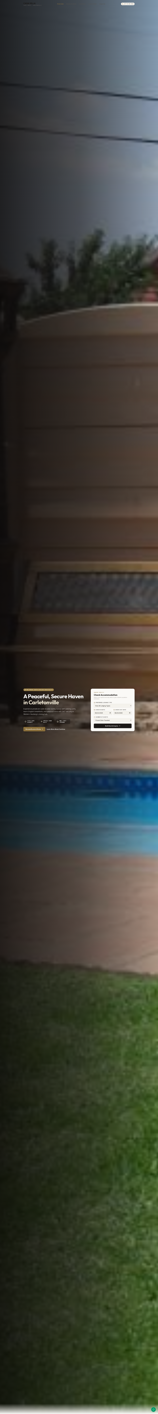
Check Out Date (120, 709)
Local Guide (92, 4)
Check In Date (100, 709)
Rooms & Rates (71, 4)
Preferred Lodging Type (104, 702)
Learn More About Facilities (56, 729)
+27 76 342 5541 (128, 4)
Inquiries (102, 4)
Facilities (82, 4)
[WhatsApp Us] (153, 1409)
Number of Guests (102, 717)
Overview (60, 4)
